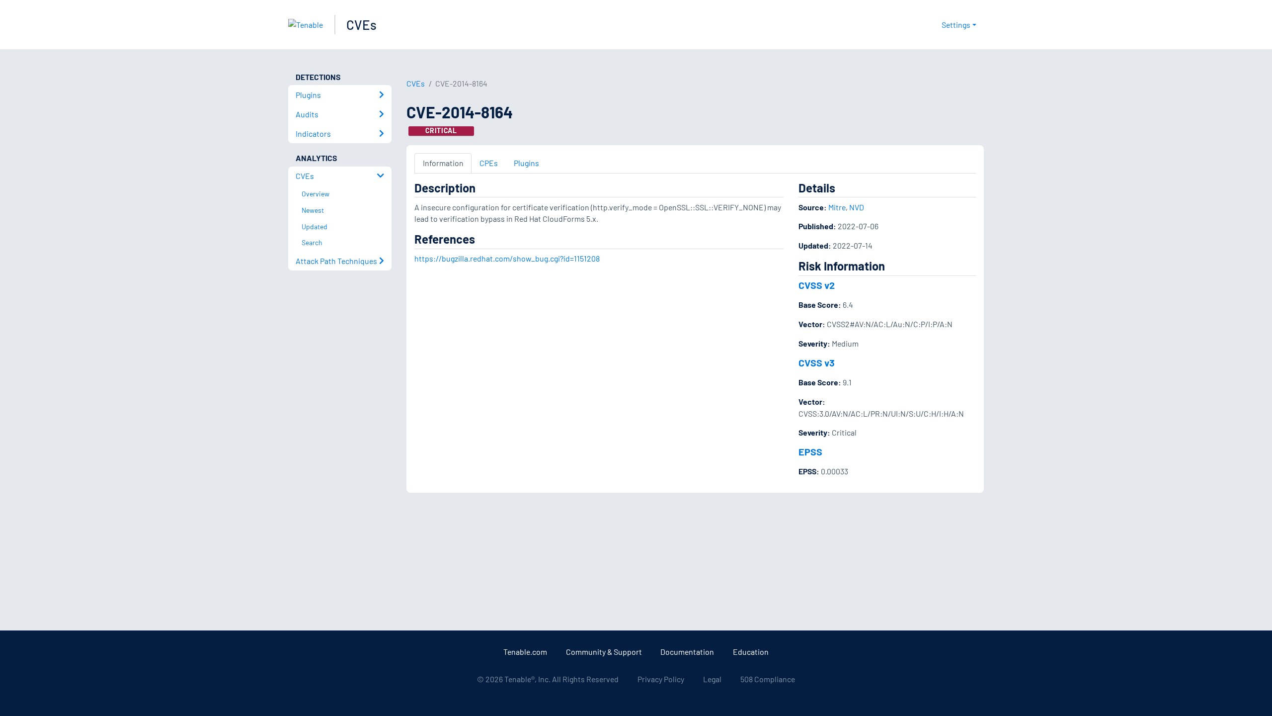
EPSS (810, 451)
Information (443, 163)
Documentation (687, 651)
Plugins (526, 163)
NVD (856, 207)
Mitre (837, 207)
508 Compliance (767, 679)
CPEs (488, 163)
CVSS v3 (816, 362)
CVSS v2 (816, 285)
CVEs (361, 24)
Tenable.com (525, 651)
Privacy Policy (660, 679)
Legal (712, 679)
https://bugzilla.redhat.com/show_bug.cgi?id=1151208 (507, 258)
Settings (956, 24)
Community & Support (604, 651)
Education (751, 651)
